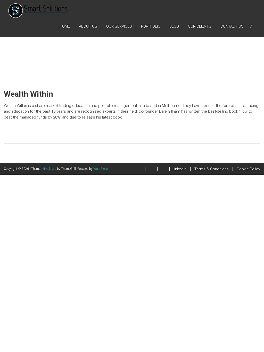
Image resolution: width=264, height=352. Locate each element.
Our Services (119, 26)
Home (65, 26)
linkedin (180, 169)
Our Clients (199, 26)
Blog (174, 26)
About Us (88, 26)
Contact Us (232, 26)
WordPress (100, 169)
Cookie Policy (248, 169)
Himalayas (49, 169)
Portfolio (150, 26)
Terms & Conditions (211, 169)
